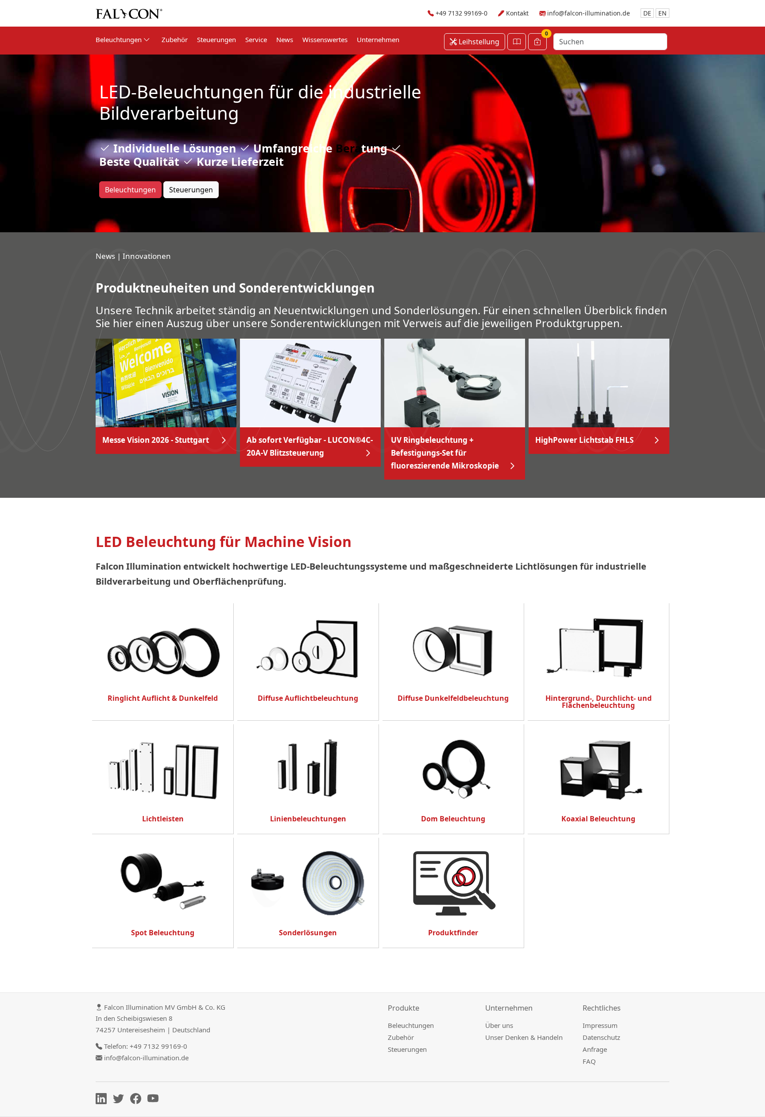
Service (256, 39)
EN (662, 13)
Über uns (499, 1025)
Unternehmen (378, 39)
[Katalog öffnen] (516, 41)
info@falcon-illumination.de (588, 13)
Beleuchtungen (130, 190)
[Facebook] (138, 1100)
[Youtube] (155, 1100)
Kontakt (517, 13)
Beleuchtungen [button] (119, 39)
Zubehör (175, 39)
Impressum (600, 1025)
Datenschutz (601, 1037)
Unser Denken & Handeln (524, 1037)
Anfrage (595, 1049)
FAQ (589, 1061)
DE (647, 13)
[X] (120, 1100)
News (284, 39)
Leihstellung (478, 42)
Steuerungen (216, 39)
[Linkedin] (103, 1100)
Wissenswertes (325, 39)
